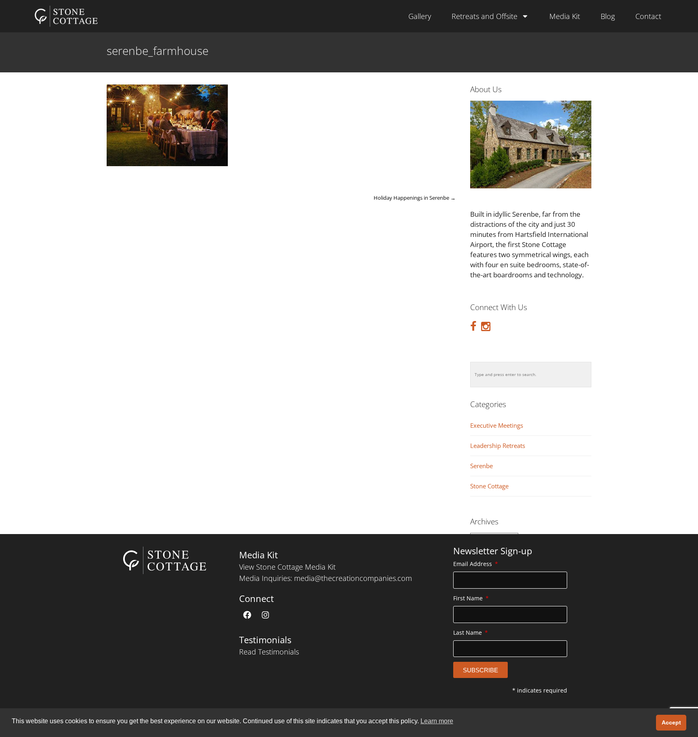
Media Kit (564, 16)
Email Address (473, 564)
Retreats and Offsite (484, 16)
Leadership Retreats (497, 445)
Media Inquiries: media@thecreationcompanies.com (325, 578)
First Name (468, 598)
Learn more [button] (436, 721)
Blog (608, 16)
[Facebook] (247, 615)
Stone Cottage (489, 486)
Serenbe (481, 466)
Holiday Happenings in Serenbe (415, 197)
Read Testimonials (269, 652)
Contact (648, 16)
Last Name (468, 632)
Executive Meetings (496, 425)
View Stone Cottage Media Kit (287, 567)
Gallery (419, 16)
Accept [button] (671, 722)
